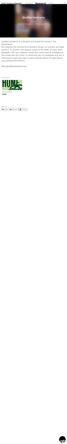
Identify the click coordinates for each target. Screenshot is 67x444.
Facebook (14, 109)
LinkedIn (24, 109)
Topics (29, 3)
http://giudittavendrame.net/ (14, 66)
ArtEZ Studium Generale (11, 3)
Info (51, 3)
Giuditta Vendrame (9, 41)
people (33, 21)
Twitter (6, 109)
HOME (4, 94)
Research (40, 3)
